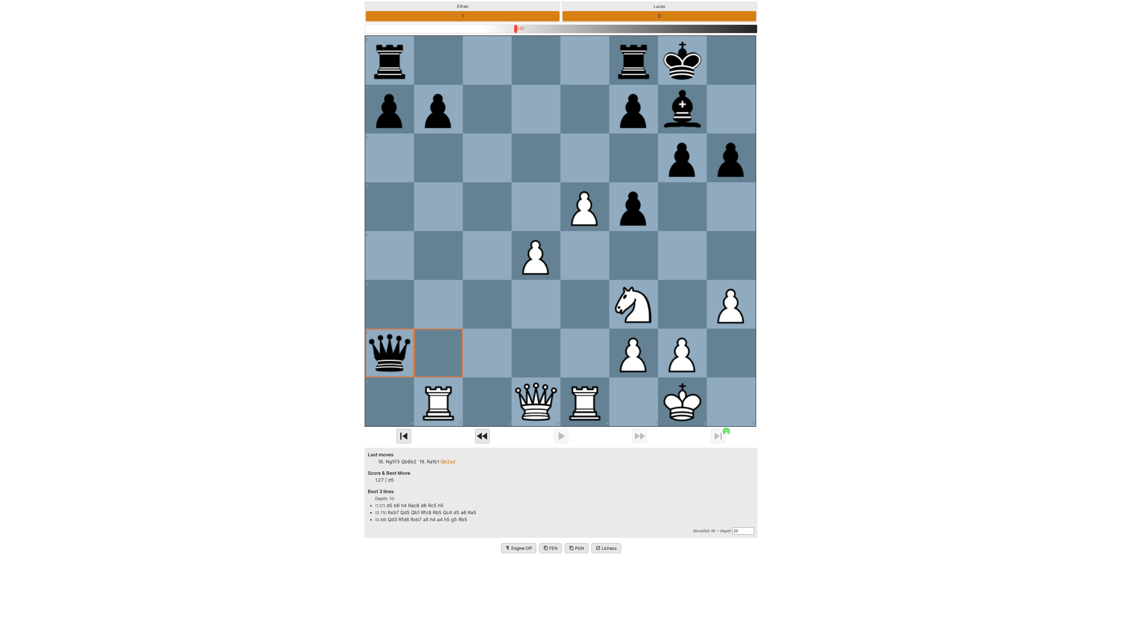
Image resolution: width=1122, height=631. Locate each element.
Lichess (606, 548)
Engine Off (518, 548)
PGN (576, 548)
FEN (550, 548)
